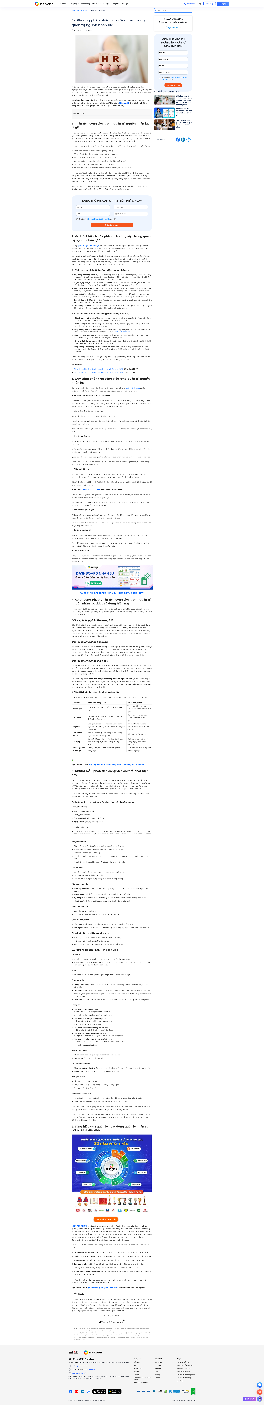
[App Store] (99, 1391)
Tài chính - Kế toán (183, 1362)
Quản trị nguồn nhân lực (185, 1365)
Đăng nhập (209, 4)
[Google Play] (114, 1391)
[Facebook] (70, 1391)
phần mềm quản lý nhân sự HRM (103, 1288)
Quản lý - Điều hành (183, 1371)
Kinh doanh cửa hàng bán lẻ (186, 1375)
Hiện (82, 113)
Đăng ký (223, 4)
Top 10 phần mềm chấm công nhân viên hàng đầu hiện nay (116, 765)
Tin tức (136, 1365)
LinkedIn (158, 1368)
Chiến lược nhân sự (98, 10)
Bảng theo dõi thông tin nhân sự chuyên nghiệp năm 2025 (98, 369)
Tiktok (157, 1378)
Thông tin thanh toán (141, 1383)
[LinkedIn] (82, 1391)
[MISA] (73, 1352)
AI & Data (180, 1381)
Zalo (156, 1371)
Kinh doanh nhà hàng (184, 1378)
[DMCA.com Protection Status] (165, 1391)
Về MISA (137, 1362)
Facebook (158, 1362)
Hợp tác (137, 1371)
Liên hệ (136, 1375)
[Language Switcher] (200, 4)
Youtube (158, 1365)
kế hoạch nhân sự (122, 332)
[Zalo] (88, 1391)
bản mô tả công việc (91, 489)
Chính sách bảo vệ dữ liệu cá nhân (99, 219)
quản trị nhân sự (133, 388)
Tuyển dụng (138, 1368)
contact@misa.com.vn (79, 1366)
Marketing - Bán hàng (184, 1368)
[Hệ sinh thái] (93, 1352)
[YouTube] (76, 1391)
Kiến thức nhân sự (79, 10)
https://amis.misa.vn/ (79, 1373)
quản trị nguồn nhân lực (88, 246)
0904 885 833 (89, 1369)
